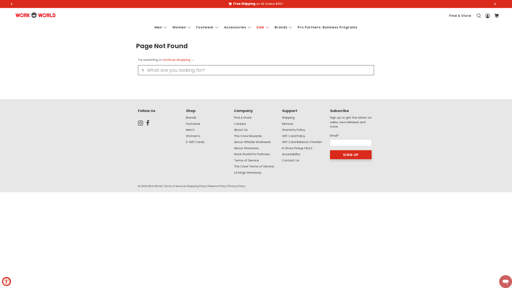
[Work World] (35, 15)
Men (158, 27)
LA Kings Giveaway (247, 172)
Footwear (205, 27)
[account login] (487, 16)
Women (179, 27)
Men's (190, 130)
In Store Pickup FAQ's (297, 148)
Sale (260, 27)
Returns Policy (217, 186)
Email (334, 135)
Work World (155, 186)
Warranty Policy (293, 130)
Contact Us (290, 160)
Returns (287, 124)
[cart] (496, 15)
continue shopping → (178, 60)
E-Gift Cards (195, 142)
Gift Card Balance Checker (302, 142)
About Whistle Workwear (252, 142)
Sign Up (351, 154)
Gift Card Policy (293, 136)
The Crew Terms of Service (254, 166)
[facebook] (150, 123)
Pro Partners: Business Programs (327, 27)
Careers (240, 124)
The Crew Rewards (248, 136)
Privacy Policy (236, 186)
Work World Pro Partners (252, 154)
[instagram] (142, 123)
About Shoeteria (246, 148)
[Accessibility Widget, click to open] (6, 281)
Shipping (288, 117)
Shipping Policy (197, 186)
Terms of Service (246, 160)
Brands (191, 117)
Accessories (235, 27)
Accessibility (291, 154)
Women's (193, 136)
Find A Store (460, 15)
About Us (241, 130)
